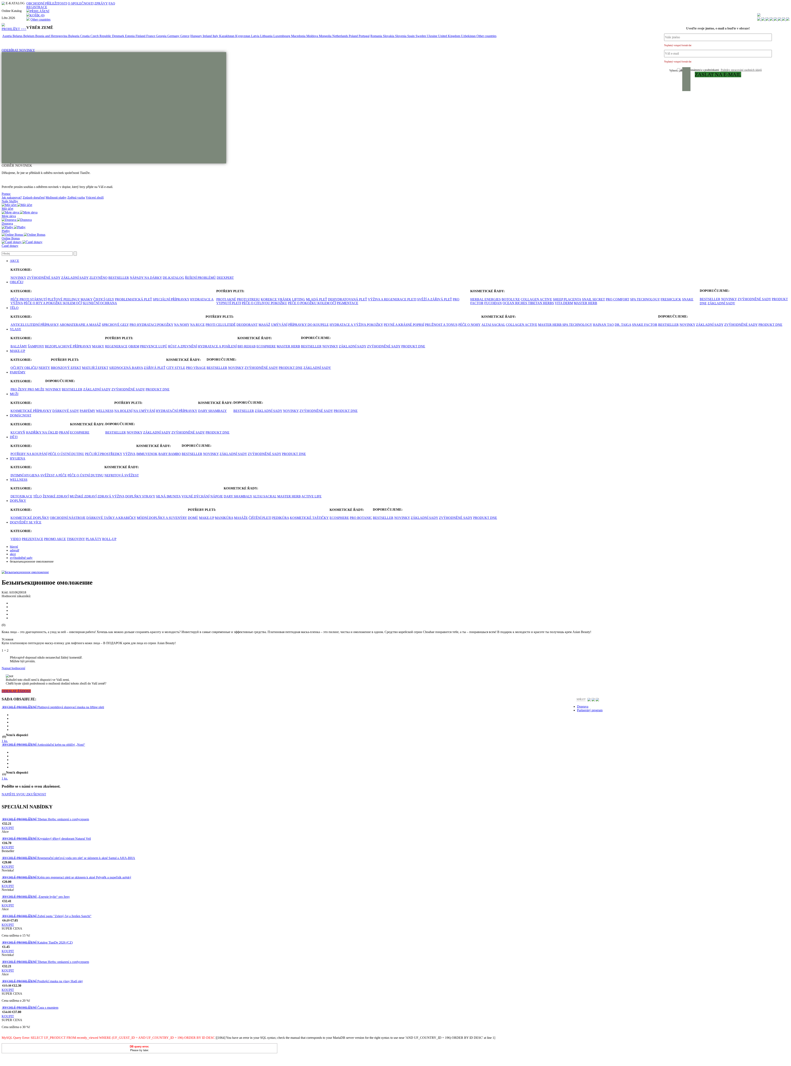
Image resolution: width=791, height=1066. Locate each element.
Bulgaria (74, 36)
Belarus (18, 36)
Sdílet (581, 699)
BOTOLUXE (511, 299)
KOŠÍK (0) (37, 15)
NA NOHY (181, 324)
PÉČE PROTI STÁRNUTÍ (29, 299)
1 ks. (5, 741)
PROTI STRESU (248, 299)
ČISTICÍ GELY (103, 299)
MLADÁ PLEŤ (316, 299)
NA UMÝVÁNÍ (144, 411)
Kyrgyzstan (243, 36)
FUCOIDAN (493, 303)
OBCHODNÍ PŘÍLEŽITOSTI (46, 3)
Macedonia (298, 36)
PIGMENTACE (347, 303)
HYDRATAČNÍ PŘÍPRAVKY (176, 411)
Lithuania (266, 36)
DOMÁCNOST (20, 415)
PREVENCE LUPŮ (153, 346)
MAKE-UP (17, 351)
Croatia (85, 36)
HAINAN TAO (603, 324)
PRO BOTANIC (361, 518)
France (151, 36)
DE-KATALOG (173, 277)
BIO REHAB (247, 346)
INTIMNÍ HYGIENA (25, 475)
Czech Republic (101, 36)
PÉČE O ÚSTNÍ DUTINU (66, 454)
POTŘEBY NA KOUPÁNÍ (29, 454)
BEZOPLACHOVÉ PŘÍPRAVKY (68, 346)
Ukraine (432, 36)
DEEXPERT (225, 277)
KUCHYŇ (18, 432)
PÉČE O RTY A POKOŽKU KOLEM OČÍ (53, 303)
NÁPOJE (216, 496)
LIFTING (298, 299)
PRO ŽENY (19, 389)
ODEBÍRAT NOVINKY (18, 50)
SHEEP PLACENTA (567, 299)
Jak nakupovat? (12, 197)
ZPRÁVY (101, 3)
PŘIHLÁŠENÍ (39, 11)
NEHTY (44, 367)
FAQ (112, 3)
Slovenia (401, 36)
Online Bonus (11, 238)
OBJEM (133, 346)
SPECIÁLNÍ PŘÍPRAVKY (171, 299)
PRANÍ (64, 432)
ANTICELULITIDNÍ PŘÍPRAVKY (35, 324)
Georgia (161, 36)
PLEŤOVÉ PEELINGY (64, 299)
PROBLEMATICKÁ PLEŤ (133, 299)
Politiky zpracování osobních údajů (741, 70)
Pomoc (6, 194)
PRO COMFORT (617, 299)
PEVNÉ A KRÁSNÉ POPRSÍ (404, 324)
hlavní (14, 546)
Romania (376, 36)
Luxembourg (282, 36)
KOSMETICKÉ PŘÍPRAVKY (31, 411)
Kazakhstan (227, 36)
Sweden (421, 36)
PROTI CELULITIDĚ (221, 324)
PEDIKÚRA (280, 518)
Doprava (7, 223)
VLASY (15, 329)
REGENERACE (116, 346)
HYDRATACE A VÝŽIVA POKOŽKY (356, 324)
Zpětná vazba (76, 197)
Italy (216, 36)
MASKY (86, 299)
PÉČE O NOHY (469, 324)
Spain (411, 36)
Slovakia (389, 36)
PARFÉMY (18, 372)
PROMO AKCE (55, 539)
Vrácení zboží (95, 197)
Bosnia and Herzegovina (51, 36)
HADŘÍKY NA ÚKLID (42, 432)
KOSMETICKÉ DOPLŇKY (30, 518)
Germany (173, 36)
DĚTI (14, 437)
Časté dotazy (10, 245)
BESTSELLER (118, 277)
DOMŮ (193, 518)
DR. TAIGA (623, 324)
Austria (7, 36)
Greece (185, 36)
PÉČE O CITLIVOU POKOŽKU (264, 303)
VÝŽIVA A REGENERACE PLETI (392, 299)
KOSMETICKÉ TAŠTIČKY (309, 518)
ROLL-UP (109, 539)
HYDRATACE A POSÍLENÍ (217, 346)
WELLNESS (105, 411)
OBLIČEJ (16, 282)
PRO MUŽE (36, 389)
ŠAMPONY (36, 346)
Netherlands (340, 36)
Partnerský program (590, 710)
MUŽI (14, 394)
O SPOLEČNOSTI (81, 3)
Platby (6, 231)
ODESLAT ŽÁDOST (16, 691)
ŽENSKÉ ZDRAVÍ (56, 496)
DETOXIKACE (21, 496)
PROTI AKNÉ (226, 299)
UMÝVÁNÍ (279, 324)
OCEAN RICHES (515, 303)
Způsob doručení (34, 197)
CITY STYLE (175, 367)
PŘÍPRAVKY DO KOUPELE (308, 324)
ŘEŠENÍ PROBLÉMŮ (200, 277)
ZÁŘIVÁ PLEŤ (154, 367)
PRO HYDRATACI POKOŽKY (151, 324)
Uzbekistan (468, 36)
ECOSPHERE (266, 346)
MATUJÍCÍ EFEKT (95, 367)
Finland (141, 36)
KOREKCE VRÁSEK (276, 299)
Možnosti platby (56, 197)
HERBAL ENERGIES (485, 299)
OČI (14, 367)
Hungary (196, 36)
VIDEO (16, 539)
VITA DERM (564, 303)
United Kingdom (449, 36)
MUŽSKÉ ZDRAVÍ (83, 496)
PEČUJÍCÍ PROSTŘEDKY (103, 454)
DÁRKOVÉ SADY (65, 411)
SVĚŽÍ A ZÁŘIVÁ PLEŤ (434, 299)
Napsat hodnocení (13, 668)
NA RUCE (197, 324)
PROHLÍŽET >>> (14, 29)
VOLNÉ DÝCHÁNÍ (195, 496)
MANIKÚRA (224, 518)
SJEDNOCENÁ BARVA (126, 367)
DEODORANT (247, 324)
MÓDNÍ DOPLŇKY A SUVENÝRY (162, 518)
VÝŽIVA (129, 454)
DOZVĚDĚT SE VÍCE (25, 522)
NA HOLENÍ (123, 411)
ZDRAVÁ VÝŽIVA (110, 496)
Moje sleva (9, 216)
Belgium (29, 36)
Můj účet (7, 208)
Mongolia (325, 36)
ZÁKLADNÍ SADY (75, 277)
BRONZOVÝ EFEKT (66, 367)
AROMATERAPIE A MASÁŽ (80, 324)
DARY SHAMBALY (212, 411)
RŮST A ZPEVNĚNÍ (182, 346)
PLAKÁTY (93, 539)
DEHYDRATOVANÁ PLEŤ (347, 299)
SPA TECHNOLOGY (645, 299)
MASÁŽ (264, 324)
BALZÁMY (19, 346)
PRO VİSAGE (196, 367)
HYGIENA (17, 458)
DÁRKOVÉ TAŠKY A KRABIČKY (111, 518)
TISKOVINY (76, 539)
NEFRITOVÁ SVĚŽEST (121, 475)
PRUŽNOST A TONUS (441, 324)
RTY (20, 367)
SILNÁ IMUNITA (168, 496)
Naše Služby (10, 201)
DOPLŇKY (18, 500)
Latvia (255, 36)
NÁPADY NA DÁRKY (146, 277)
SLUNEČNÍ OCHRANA (100, 303)
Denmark (118, 36)
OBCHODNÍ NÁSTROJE (67, 518)
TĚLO (14, 308)
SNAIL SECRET (593, 299)
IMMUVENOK (147, 454)
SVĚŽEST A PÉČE (53, 475)
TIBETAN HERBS (541, 303)
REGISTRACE (36, 7)
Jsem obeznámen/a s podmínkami (721, 70)
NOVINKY (18, 277)
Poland (354, 36)
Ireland (208, 36)
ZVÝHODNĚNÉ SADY (43, 277)
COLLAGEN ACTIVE (536, 299)
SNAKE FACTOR (644, 324)
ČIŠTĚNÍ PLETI (260, 518)
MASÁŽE (241, 518)
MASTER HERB (585, 303)
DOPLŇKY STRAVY (140, 496)
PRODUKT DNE (770, 324)
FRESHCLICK (671, 299)
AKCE (14, 261)
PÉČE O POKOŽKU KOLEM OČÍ (312, 303)
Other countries (40, 19)
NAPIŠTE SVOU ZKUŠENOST (24, 794)
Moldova (312, 36)
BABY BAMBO (169, 454)
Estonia (130, 36)
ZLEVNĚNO (98, 277)
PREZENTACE (32, 539)
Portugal (364, 36)
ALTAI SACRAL (493, 324)
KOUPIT (8, 828)
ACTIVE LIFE (311, 496)
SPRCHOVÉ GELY (115, 324)
